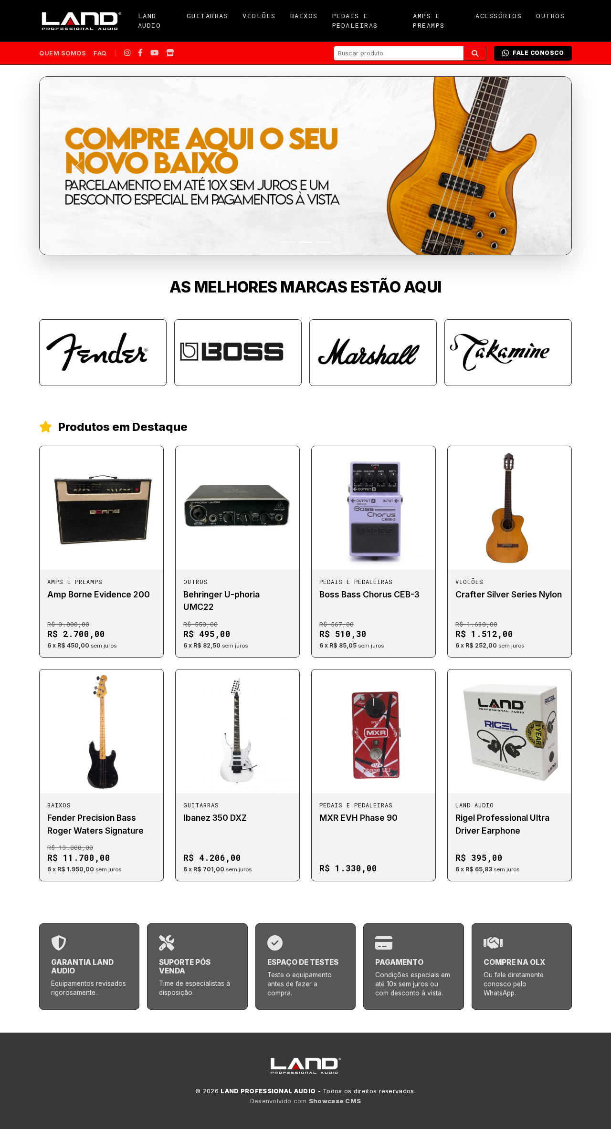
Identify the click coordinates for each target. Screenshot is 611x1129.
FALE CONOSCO (538, 52)
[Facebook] (140, 53)
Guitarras (208, 15)
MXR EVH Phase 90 (358, 818)
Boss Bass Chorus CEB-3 (369, 594)
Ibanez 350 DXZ (215, 818)
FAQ (100, 53)
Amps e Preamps (429, 20)
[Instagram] (127, 53)
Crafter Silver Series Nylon (508, 594)
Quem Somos (62, 53)
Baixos (304, 15)
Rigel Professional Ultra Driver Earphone (502, 824)
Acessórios (498, 15)
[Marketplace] (170, 53)
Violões (259, 15)
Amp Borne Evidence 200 (98, 594)
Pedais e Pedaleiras (355, 20)
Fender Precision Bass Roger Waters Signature (95, 824)
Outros (550, 15)
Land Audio (149, 20)
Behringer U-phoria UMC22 (221, 600)
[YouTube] (154, 53)
